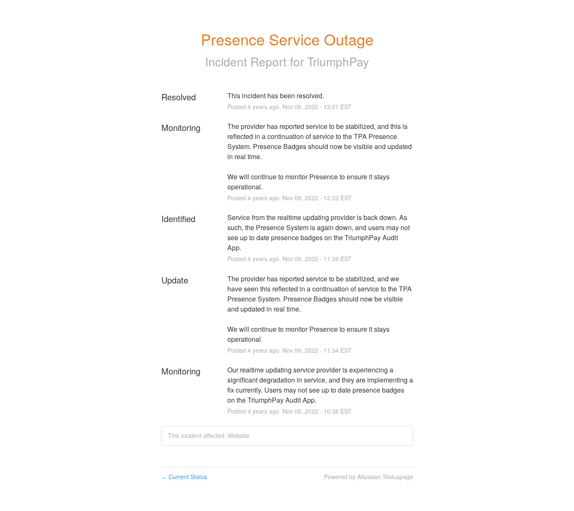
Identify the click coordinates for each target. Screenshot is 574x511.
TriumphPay (338, 61)
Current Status (184, 476)
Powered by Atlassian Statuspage (368, 476)
